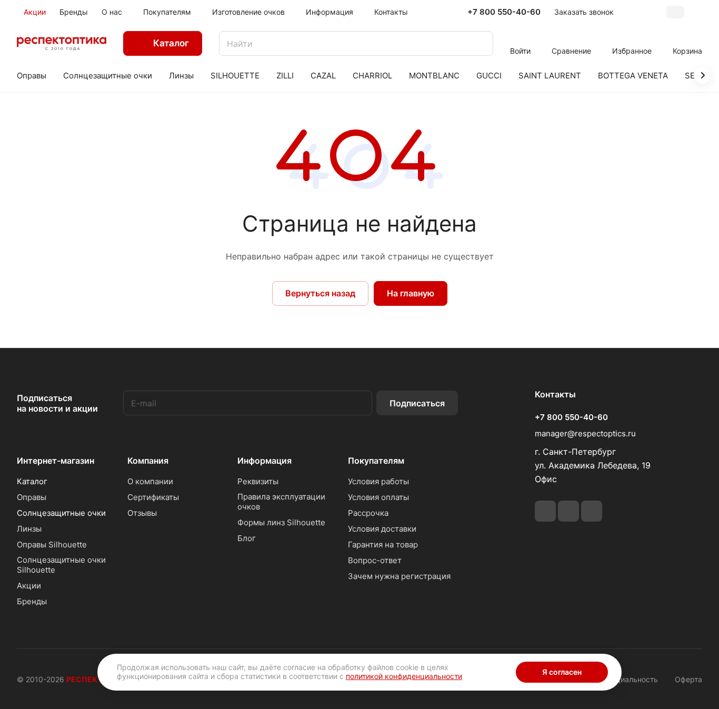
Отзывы (142, 513)
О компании (150, 481)
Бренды (32, 601)
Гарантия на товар (383, 545)
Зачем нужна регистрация (399, 576)
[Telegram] (545, 511)
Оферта (688, 679)
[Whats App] (568, 511)
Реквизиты (257, 481)
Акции (29, 586)
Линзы (29, 529)
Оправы (31, 497)
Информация (264, 460)
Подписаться (417, 403)
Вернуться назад (320, 293)
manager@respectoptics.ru (585, 433)
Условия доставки (382, 529)
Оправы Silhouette (52, 545)
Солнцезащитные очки (61, 513)
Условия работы (378, 481)
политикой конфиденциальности (404, 676)
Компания (147, 460)
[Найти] (480, 43)
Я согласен (562, 671)
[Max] (591, 511)
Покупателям (376, 460)
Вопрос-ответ (375, 560)
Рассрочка (368, 513)
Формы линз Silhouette (281, 522)
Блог (246, 538)
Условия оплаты (378, 497)
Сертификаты (153, 497)
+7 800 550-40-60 (504, 12)
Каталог (32, 481)
